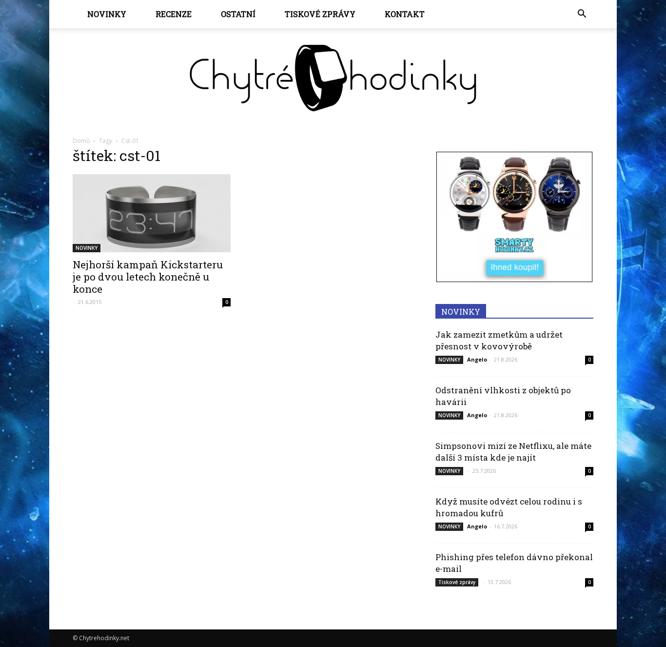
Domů (81, 141)
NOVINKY (106, 14)
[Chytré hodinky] (333, 78)
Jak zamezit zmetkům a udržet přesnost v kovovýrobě (499, 340)
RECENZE (174, 14)
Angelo (477, 359)
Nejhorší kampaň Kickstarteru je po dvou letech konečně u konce (148, 277)
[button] (581, 14)
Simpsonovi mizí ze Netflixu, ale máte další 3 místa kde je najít (513, 451)
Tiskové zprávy (320, 14)
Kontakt (405, 14)
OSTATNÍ (238, 14)
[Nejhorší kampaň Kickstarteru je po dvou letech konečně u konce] (152, 213)
